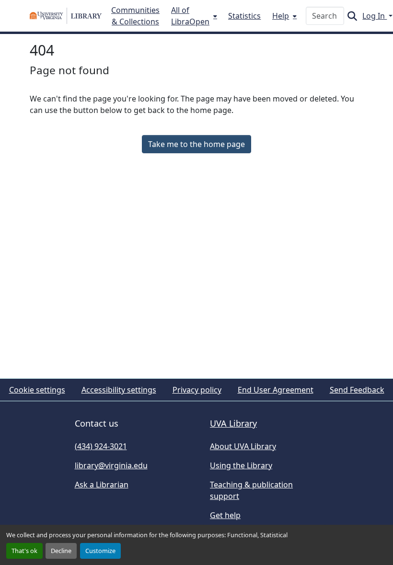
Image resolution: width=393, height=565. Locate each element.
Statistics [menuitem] (244, 16)
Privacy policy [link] (197, 389)
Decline (61, 550)
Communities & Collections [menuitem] (135, 16)
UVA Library (233, 423)
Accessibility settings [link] (118, 389)
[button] (66, 16)
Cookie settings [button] (37, 389)
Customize (100, 550)
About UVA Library (243, 446)
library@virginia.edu (111, 465)
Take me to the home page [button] (196, 144)
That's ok (24, 550)
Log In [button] (374, 16)
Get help (225, 515)
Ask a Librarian (101, 484)
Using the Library (241, 465)
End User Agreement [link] (275, 389)
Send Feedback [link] (357, 389)
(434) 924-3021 (101, 446)
